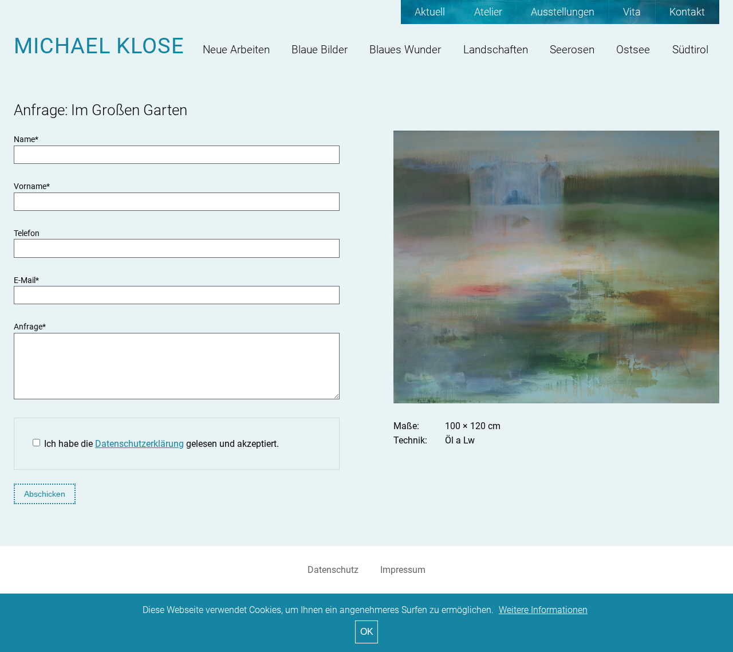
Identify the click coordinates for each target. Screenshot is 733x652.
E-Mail (26, 280)
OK (366, 632)
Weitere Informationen (543, 609)
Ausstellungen (562, 12)
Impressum (402, 569)
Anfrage (30, 327)
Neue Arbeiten (236, 49)
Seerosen (572, 49)
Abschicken (44, 493)
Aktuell (430, 12)
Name (26, 139)
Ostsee (633, 49)
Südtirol (690, 49)
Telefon (27, 233)
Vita (632, 12)
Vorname (32, 186)
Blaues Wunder (405, 49)
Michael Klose (99, 45)
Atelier (488, 12)
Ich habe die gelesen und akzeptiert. (161, 443)
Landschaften (495, 49)
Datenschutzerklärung (139, 443)
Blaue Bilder (319, 49)
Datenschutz (333, 569)
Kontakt (687, 12)
